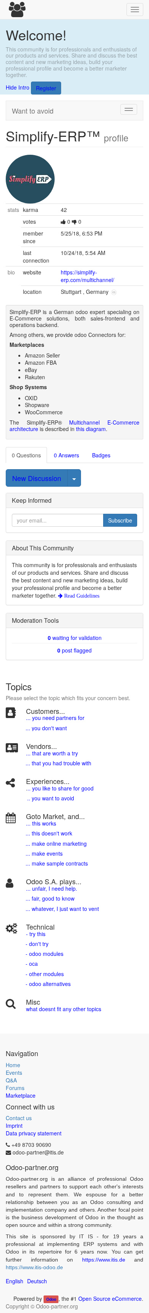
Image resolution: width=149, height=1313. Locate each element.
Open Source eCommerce (110, 1298)
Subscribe (120, 520)
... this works (41, 823)
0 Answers (66, 455)
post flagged (74, 650)
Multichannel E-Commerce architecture (74, 425)
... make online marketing (55, 843)
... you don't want (45, 728)
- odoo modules (43, 953)
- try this (35, 934)
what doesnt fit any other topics (63, 1009)
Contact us (19, 1118)
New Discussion (36, 478)
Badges (101, 455)
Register (46, 88)
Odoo (51, 1299)
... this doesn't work (49, 833)
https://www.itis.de (103, 1260)
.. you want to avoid (50, 798)
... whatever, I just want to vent (61, 908)
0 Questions (26, 455)
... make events (43, 853)
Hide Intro (17, 87)
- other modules (44, 974)
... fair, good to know (50, 898)
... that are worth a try (52, 753)
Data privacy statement (34, 1133)
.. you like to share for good (61, 788)
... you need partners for (55, 717)
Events (14, 1072)
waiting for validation (75, 637)
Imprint (14, 1125)
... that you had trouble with (57, 763)
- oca (32, 963)
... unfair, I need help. (51, 888)
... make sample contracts (57, 863)
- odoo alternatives (47, 984)
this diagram (91, 429)
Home (13, 1065)
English (14, 1281)
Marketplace (21, 1095)
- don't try (37, 943)
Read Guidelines (81, 595)
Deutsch (37, 1281)
